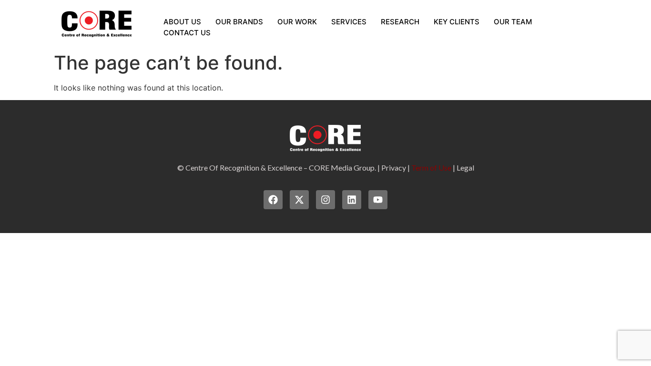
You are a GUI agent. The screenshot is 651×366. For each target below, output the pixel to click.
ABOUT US (182, 21)
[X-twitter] (299, 199)
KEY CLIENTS (456, 21)
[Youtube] (377, 199)
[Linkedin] (351, 199)
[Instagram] (325, 199)
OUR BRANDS (239, 21)
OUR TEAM (513, 21)
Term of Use (431, 167)
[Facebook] (273, 199)
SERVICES (348, 21)
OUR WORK (297, 21)
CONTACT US (187, 32)
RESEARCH (400, 21)
